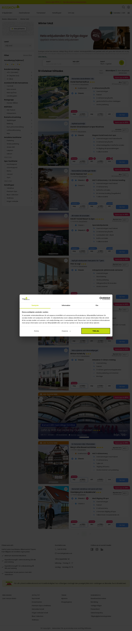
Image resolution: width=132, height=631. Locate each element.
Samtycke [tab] (35, 305)
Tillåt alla (96, 331)
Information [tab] (66, 305)
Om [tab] (97, 305)
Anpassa (65, 331)
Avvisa (36, 331)
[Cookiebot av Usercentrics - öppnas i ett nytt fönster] (101, 298)
